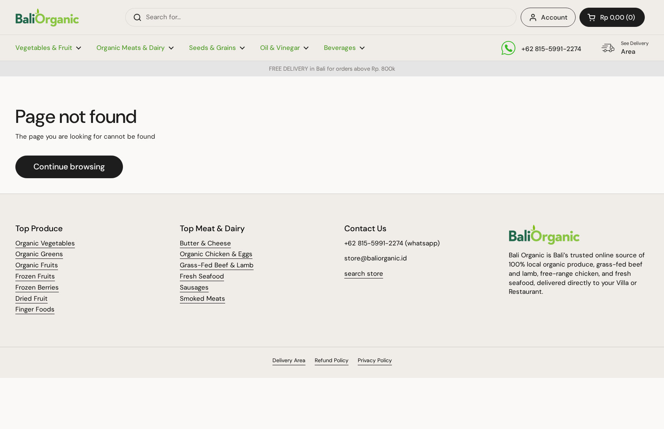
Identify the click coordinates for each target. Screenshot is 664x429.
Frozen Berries (37, 287)
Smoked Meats (202, 298)
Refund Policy (332, 360)
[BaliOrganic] (47, 17)
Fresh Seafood (202, 276)
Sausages (194, 287)
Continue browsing (69, 166)
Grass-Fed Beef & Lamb (217, 265)
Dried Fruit (31, 298)
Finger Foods (35, 309)
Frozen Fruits (35, 276)
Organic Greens (39, 254)
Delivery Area (288, 360)
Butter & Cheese (205, 243)
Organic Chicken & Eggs (216, 254)
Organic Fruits (36, 265)
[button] (612, 17)
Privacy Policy (375, 360)
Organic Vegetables (45, 243)
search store (363, 273)
